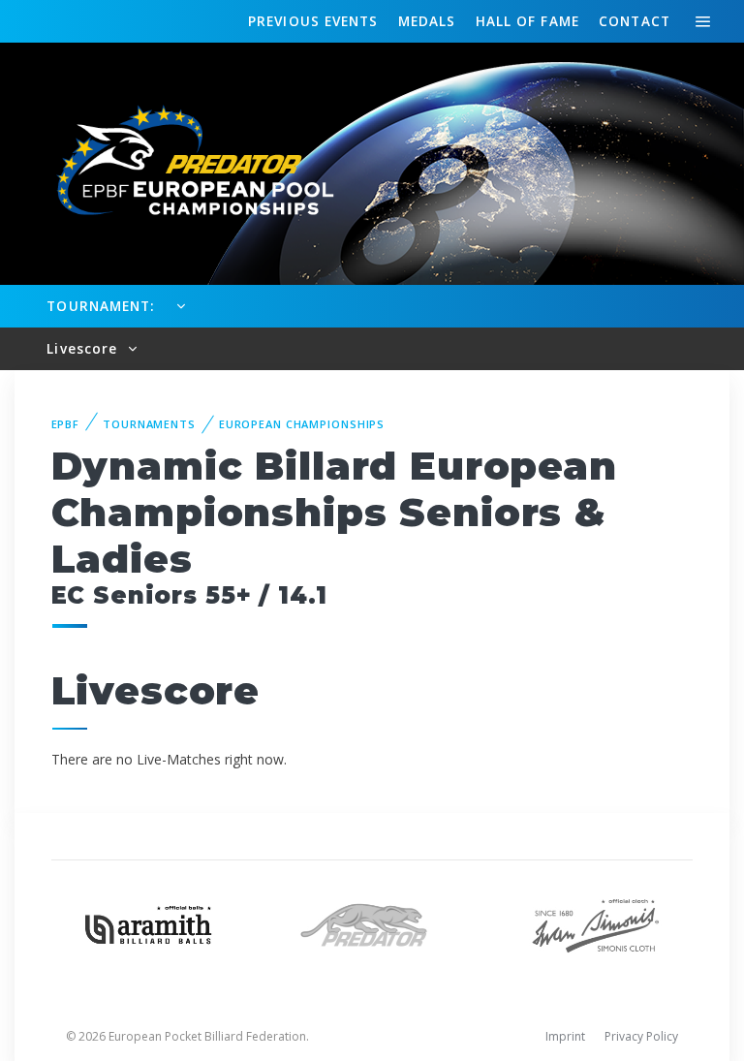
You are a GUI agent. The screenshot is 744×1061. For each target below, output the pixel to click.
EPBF (65, 424)
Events (313, 21)
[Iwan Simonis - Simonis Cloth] (595, 923)
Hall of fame (527, 21)
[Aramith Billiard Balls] (148, 923)
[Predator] (372, 923)
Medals (427, 21)
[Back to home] (184, 162)
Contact (634, 21)
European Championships (302, 424)
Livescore (84, 348)
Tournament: (100, 305)
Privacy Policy (641, 1036)
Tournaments (149, 424)
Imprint (565, 1036)
